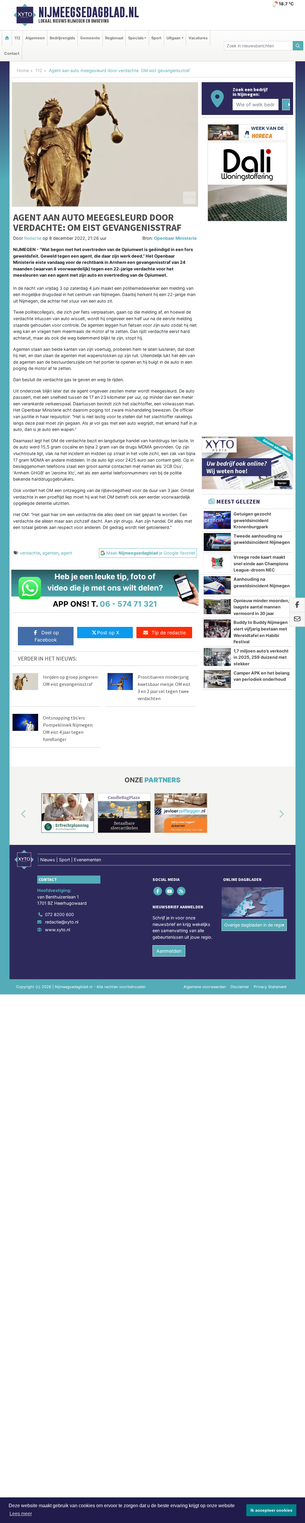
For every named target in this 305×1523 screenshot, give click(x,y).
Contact (11, 53)
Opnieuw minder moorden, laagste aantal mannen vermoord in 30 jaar (261, 607)
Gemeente (90, 38)
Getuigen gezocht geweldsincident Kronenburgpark (252, 520)
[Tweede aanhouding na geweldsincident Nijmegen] (217, 542)
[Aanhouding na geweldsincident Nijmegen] (217, 585)
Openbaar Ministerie (175, 238)
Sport (156, 38)
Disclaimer (240, 987)
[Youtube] (170, 890)
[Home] (6, 38)
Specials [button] (136, 38)
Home (23, 70)
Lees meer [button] (21, 1513)
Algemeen (35, 38)
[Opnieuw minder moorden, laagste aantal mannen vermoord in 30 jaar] (217, 606)
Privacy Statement (270, 987)
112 (17, 38)
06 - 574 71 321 (128, 603)
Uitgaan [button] (173, 38)
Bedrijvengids (62, 38)
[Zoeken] (298, 45)
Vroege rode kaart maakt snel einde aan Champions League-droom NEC (261, 563)
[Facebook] (158, 890)
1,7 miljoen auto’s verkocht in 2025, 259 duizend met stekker (261, 657)
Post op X (108, 633)
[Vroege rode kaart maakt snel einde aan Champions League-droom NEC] (217, 563)
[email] (297, 619)
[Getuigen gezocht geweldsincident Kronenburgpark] (217, 520)
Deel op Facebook (47, 636)
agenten (50, 552)
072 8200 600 (59, 914)
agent (66, 552)
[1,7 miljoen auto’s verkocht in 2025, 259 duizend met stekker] (217, 657)
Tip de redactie (169, 633)
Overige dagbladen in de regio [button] (254, 924)
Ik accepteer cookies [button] (271, 1510)
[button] (17, 814)
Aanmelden (168, 951)
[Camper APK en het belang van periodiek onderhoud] (217, 679)
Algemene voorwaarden (204, 987)
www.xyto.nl (57, 929)
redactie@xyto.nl (61, 921)
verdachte (30, 552)
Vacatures (198, 38)
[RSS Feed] (181, 890)
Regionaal (114, 38)
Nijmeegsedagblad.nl (88, 12)
